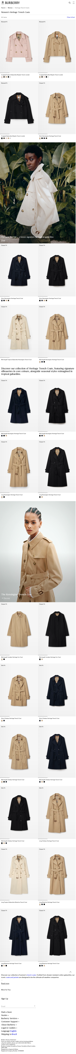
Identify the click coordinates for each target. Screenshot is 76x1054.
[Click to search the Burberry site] (69, 3)
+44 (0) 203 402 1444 (24, 1043)
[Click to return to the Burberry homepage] (12, 2)
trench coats (31, 975)
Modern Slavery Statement (8, 1040)
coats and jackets (12, 977)
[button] (5, 983)
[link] (3, 8)
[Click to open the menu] (73, 3)
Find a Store (6, 1012)
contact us (4, 1044)
